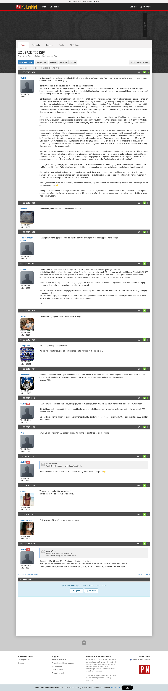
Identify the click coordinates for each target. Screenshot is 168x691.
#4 (139, 263)
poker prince (26, 520)
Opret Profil (145, 6)
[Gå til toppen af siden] (84, 644)
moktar (23, 208)
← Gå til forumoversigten (28, 574)
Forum (43, 6)
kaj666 (23, 269)
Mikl (22, 432)
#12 (138, 514)
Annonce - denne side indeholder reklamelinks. (39, 67)
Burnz (23, 316)
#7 (139, 369)
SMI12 (23, 78)
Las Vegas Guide (24, 659)
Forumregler (57, 666)
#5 (139, 310)
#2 (139, 203)
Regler (61, 45)
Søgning (49, 45)
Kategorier (36, 45)
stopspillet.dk (87, 1)
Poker (37, 56)
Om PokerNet (57, 669)
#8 (139, 398)
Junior (23, 491)
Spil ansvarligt (77, 1)
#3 (139, 232)
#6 (139, 339)
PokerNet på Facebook (141, 659)
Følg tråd (42, 62)
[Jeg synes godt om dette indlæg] (144, 72)
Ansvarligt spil (58, 673)
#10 (138, 456)
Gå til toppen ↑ (144, 574)
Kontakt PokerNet (59, 659)
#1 (139, 72)
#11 (138, 485)
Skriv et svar (26, 62)
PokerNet (27, 6)
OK (127, 687)
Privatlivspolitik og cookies (63, 663)
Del (74, 62)
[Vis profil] (27, 86)
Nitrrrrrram (25, 374)
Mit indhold (74, 45)
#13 (138, 543)
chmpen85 (25, 345)
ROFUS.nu (95, 1)
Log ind (133, 6)
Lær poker (54, 6)
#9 (139, 427)
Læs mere (115, 687)
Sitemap (21, 663)
